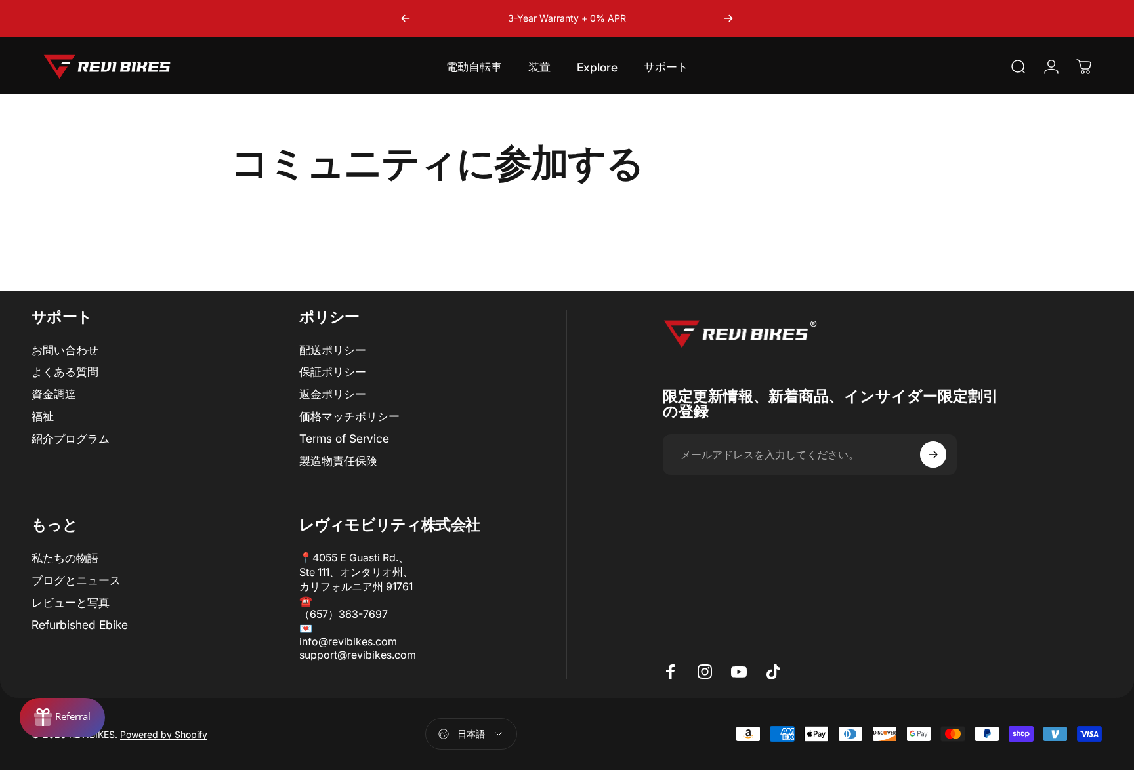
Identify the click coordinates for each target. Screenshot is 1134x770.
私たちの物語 (65, 558)
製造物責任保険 (338, 461)
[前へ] (405, 18)
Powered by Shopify (163, 734)
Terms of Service (344, 438)
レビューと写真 (71, 602)
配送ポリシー (332, 350)
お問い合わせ (65, 350)
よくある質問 (65, 371)
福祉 (43, 416)
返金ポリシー (332, 394)
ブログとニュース (76, 580)
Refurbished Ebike (80, 625)
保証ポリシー (332, 371)
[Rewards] (62, 717)
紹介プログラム (71, 438)
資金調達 (54, 394)
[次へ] (728, 18)
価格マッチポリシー (349, 416)
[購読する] (933, 454)
